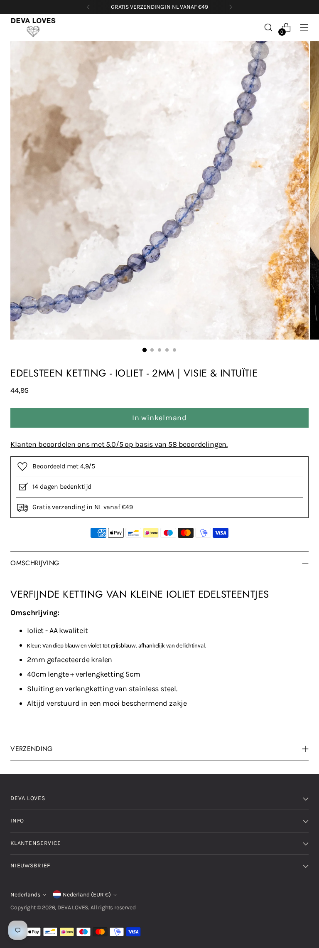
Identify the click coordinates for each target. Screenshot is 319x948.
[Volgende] (230, 7)
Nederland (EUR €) (87, 894)
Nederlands (25, 894)
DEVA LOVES (72, 907)
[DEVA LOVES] (33, 27)
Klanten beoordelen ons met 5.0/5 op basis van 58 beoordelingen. (119, 444)
